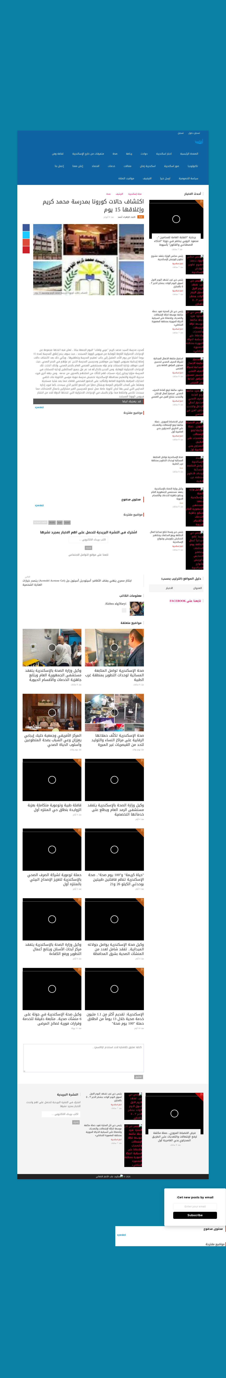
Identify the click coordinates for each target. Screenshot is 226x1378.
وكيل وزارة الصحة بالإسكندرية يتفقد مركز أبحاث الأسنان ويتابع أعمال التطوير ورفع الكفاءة (53, 949)
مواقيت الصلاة (126, 178)
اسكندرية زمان (148, 166)
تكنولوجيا (193, 166)
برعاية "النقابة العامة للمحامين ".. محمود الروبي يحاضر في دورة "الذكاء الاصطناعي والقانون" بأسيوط (176, 241)
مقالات (128, 166)
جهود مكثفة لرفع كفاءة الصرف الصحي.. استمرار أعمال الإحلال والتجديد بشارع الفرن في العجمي (167, 393)
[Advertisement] (120, 65)
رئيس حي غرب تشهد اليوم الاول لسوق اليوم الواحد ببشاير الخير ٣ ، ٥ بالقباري (166, 283)
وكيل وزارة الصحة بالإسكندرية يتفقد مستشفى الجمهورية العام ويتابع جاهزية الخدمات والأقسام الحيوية (53, 675)
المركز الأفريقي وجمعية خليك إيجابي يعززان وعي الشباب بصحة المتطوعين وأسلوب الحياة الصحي (52, 740)
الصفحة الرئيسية (189, 153)
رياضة (129, 153)
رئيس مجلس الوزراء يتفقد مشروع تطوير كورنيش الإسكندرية (167, 257)
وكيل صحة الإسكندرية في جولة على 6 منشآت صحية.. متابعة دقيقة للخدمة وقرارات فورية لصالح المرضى (52, 1019)
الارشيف (147, 178)
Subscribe (195, 1215)
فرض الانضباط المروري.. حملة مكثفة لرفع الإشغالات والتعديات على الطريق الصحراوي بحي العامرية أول (167, 426)
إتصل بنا (60, 166)
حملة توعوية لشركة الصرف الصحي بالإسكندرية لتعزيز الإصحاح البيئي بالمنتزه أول (54, 879)
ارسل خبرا (165, 178)
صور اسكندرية (172, 166)
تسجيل (181, 133)
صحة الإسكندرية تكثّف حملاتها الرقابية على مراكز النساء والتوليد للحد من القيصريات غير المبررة (117, 740)
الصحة (67, 522)
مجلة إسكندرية (135, 194)
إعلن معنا (78, 166)
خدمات (112, 166)
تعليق (138, 1077)
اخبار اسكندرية (164, 153)
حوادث (144, 153)
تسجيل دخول (194, 133)
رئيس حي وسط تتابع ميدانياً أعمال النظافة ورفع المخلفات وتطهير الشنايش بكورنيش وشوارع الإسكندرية (166, 537)
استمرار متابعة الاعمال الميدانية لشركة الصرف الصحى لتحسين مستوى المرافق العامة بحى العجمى (168, 363)
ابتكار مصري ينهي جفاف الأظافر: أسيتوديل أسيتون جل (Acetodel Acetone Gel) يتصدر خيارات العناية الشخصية (77, 583)
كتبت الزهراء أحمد (126, 217)
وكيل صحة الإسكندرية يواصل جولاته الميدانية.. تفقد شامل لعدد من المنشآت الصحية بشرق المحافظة (116, 949)
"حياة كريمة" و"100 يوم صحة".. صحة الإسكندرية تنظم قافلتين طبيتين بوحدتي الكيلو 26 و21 (116, 879)
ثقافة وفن (58, 153)
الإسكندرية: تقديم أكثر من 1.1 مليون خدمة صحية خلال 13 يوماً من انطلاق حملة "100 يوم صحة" (115, 1019)
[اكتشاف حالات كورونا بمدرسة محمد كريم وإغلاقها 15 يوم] (88, 260)
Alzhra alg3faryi (115, 604)
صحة (115, 153)
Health (52, 522)
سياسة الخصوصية (189, 178)
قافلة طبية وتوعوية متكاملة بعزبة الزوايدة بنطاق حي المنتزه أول (54, 807)
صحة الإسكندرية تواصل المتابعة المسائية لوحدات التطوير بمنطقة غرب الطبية (114, 675)
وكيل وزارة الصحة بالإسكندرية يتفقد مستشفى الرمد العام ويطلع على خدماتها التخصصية (116, 810)
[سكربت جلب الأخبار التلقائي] (109, 1177)
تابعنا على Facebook (185, 601)
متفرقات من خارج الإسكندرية (88, 153)
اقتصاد (96, 166)
